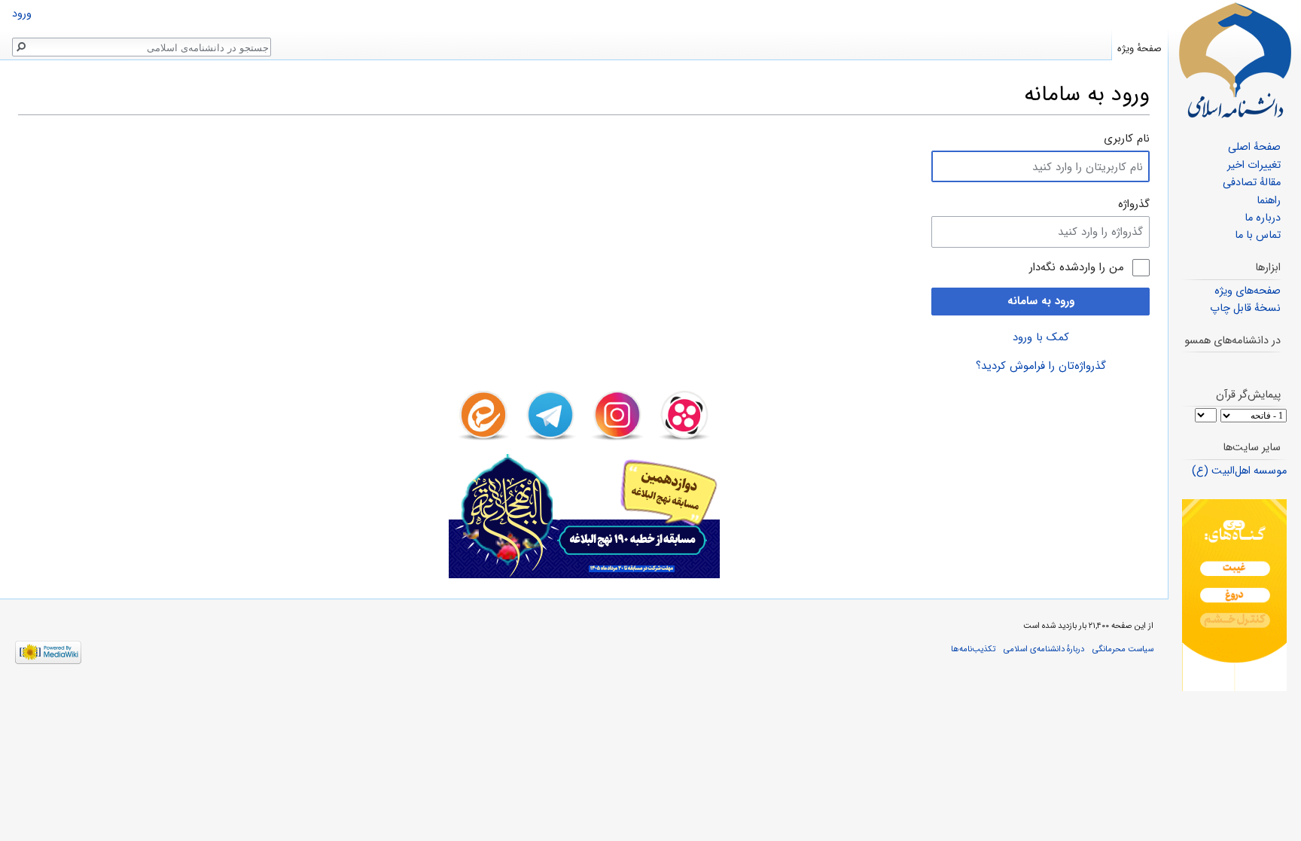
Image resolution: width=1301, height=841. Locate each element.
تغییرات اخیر (1254, 165)
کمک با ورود (1041, 337)
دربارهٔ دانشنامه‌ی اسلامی (1044, 649)
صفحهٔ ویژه (1139, 48)
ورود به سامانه (1040, 301)
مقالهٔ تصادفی (1252, 182)
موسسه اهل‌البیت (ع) (1239, 471)
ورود (22, 14)
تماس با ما (1258, 235)
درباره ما (1263, 218)
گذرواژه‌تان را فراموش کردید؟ (1041, 366)
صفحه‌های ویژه (1247, 291)
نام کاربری (1127, 139)
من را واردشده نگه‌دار (1076, 267)
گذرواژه (1134, 204)
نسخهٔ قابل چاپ (1245, 308)
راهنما (1269, 200)
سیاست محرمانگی (1122, 649)
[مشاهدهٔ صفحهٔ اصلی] (1235, 60)
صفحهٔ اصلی (1254, 147)
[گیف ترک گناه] (1234, 595)
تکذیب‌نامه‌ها (973, 649)
